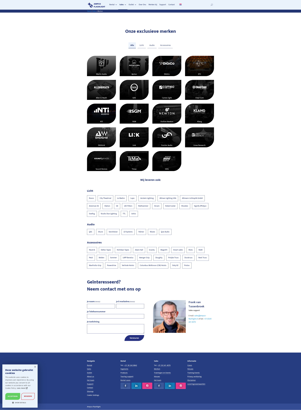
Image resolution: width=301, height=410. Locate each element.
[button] (20, 402)
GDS (134, 98)
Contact (171, 4)
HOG (167, 169)
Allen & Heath (101, 98)
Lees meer (21, 388)
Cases (189, 365)
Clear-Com (199, 98)
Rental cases (125, 380)
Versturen (134, 338)
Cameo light (167, 98)
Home (89, 11)
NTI (101, 121)
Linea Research (200, 145)
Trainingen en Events (162, 373)
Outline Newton (166, 121)
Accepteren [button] (13, 396)
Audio (152, 45)
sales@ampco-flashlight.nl (197, 317)
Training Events (193, 373)
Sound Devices (101, 169)
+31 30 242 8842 (130, 365)
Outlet (131, 4)
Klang (199, 121)
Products (124, 373)
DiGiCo (167, 74)
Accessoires (165, 45)
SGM (134, 121)
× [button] (35, 367)
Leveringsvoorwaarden (196, 384)
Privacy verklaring (194, 376)
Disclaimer (191, 380)
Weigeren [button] (28, 396)
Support (162, 4)
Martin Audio (101, 74)
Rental (112, 4)
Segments (124, 369)
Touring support (127, 376)
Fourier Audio (166, 145)
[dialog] (20, 386)
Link (134, 145)
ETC (199, 74)
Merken (157, 369)
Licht (142, 45)
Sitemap (90, 391)
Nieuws (157, 376)
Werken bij (153, 4)
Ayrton (134, 74)
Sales (121, 4)
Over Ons (142, 4)
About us (90, 376)
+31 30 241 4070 (164, 365)
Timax (134, 169)
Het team (90, 380)
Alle (132, 45)
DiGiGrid (101, 145)
